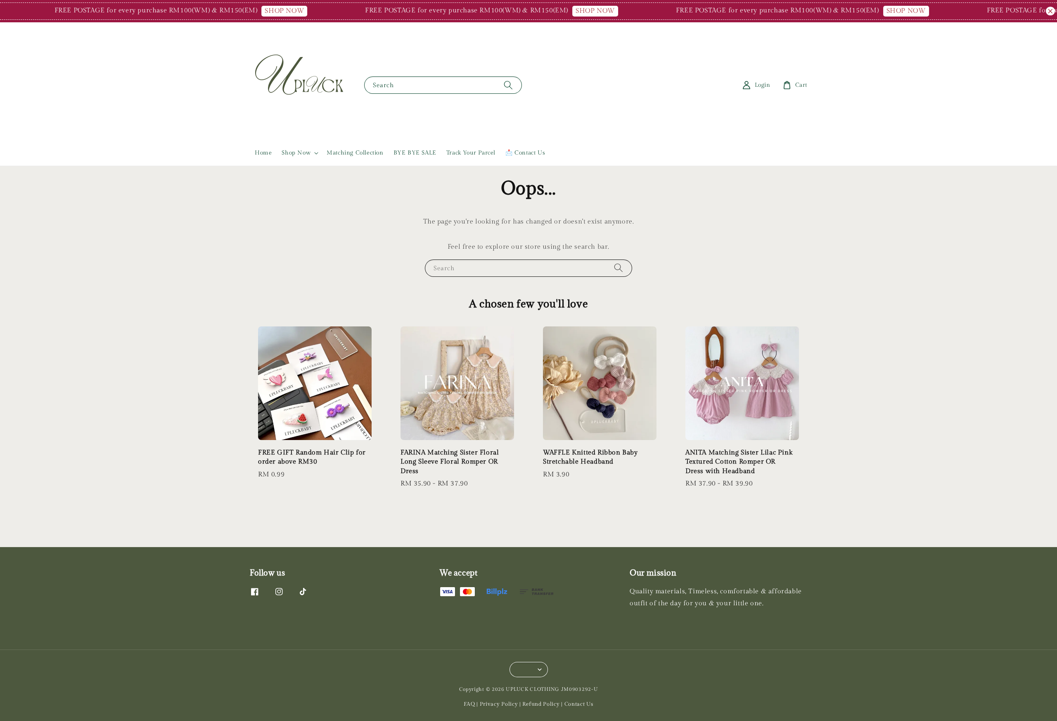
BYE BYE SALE (414, 153)
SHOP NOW (262, 11)
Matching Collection (355, 153)
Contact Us (578, 704)
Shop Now (296, 153)
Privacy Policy (499, 704)
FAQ (469, 704)
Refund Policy (540, 704)
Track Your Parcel (470, 153)
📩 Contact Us (525, 153)
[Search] (508, 85)
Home (263, 153)
